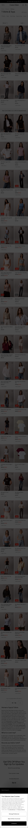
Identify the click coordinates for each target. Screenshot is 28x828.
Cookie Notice (11, 809)
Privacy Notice (21, 809)
